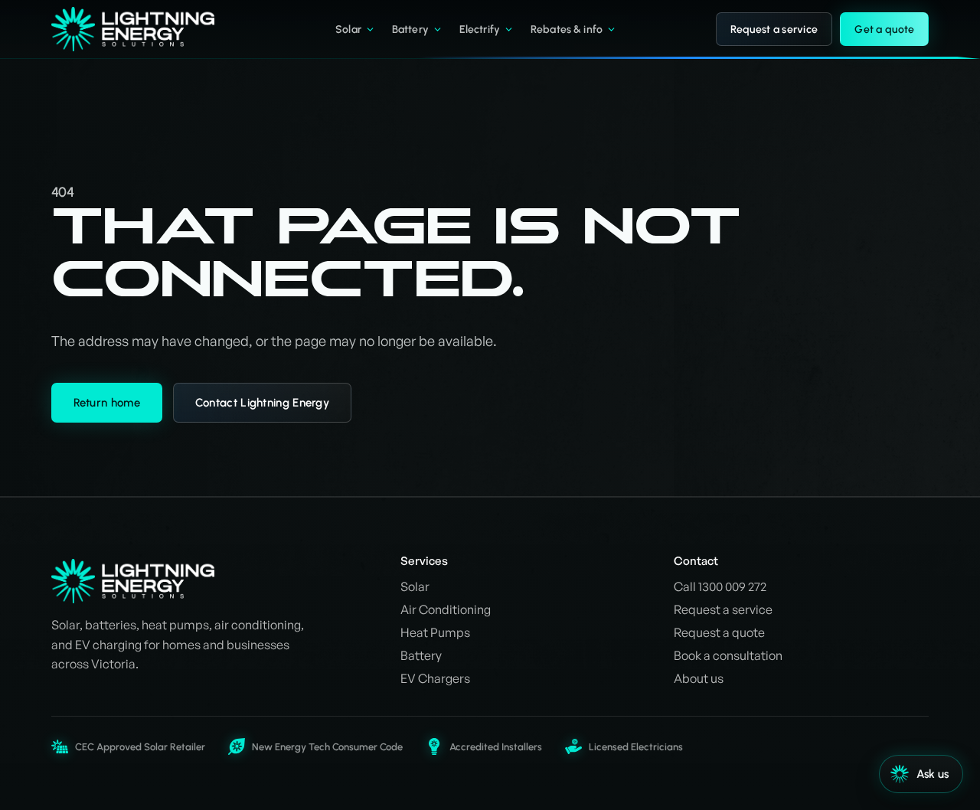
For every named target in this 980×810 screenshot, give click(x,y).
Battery (410, 29)
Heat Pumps (435, 632)
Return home (107, 403)
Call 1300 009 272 (720, 586)
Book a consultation (728, 655)
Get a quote (884, 29)
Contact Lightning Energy (262, 403)
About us (699, 678)
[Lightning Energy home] (144, 29)
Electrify (479, 29)
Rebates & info (567, 29)
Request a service (774, 29)
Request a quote (719, 632)
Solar (348, 29)
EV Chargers (435, 678)
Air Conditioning (445, 609)
